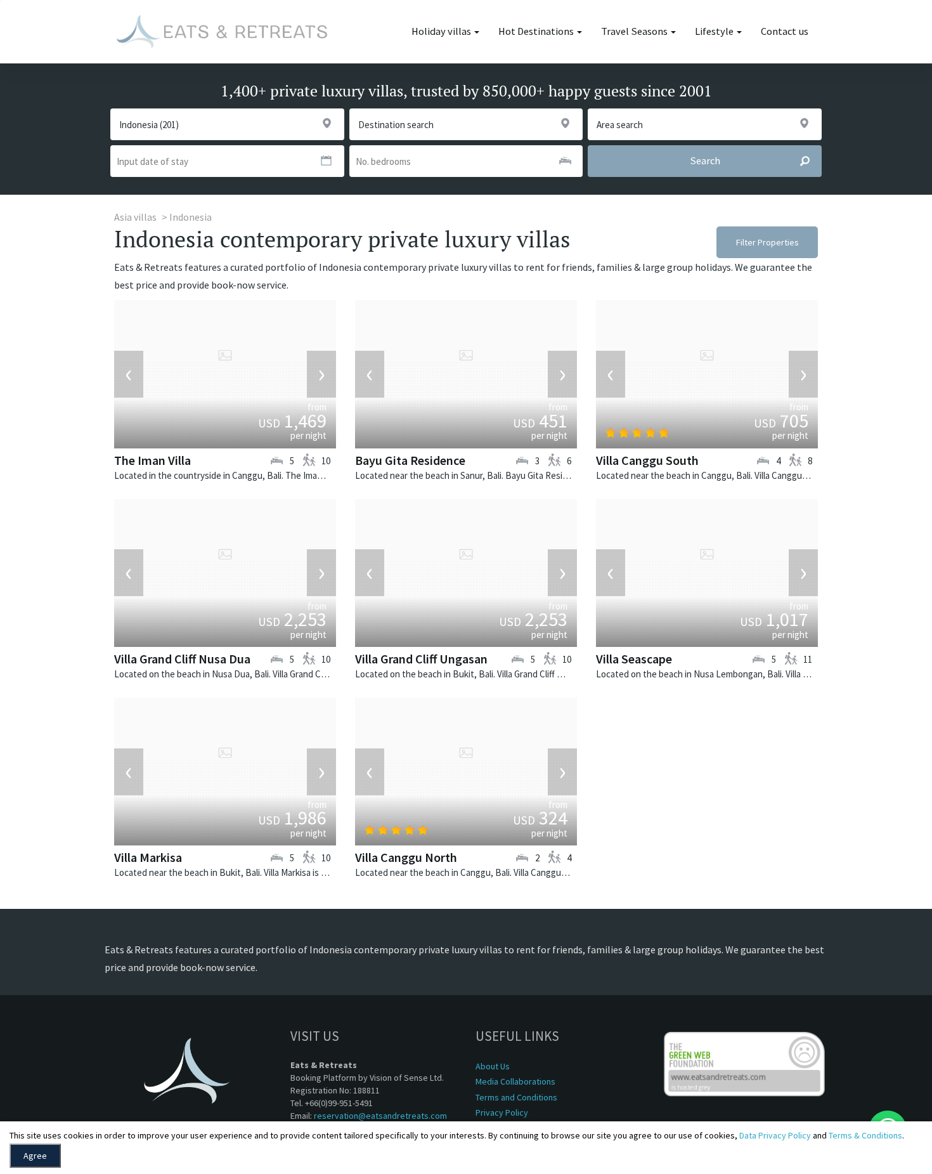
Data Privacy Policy (775, 1135)
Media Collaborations (515, 1081)
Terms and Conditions (516, 1097)
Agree (35, 1155)
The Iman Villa (152, 460)
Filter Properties (767, 242)
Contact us (784, 31)
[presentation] (128, 374)
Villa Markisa (148, 857)
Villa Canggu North (406, 857)
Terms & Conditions (865, 1135)
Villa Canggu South (647, 460)
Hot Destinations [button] (537, 31)
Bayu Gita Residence (410, 460)
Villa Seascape (634, 659)
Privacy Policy (502, 1112)
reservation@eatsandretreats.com (380, 1115)
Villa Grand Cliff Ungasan (421, 659)
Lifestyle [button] (715, 31)
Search (705, 160)
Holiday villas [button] (442, 31)
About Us (493, 1066)
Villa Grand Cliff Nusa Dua (182, 659)
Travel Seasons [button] (635, 31)
